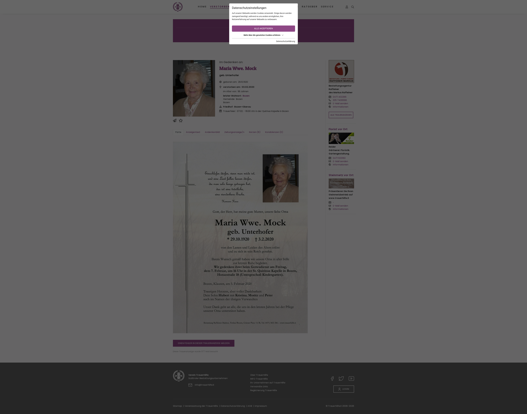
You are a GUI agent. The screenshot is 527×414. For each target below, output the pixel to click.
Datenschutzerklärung (285, 41)
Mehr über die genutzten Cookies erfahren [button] (262, 35)
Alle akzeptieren (263, 28)
